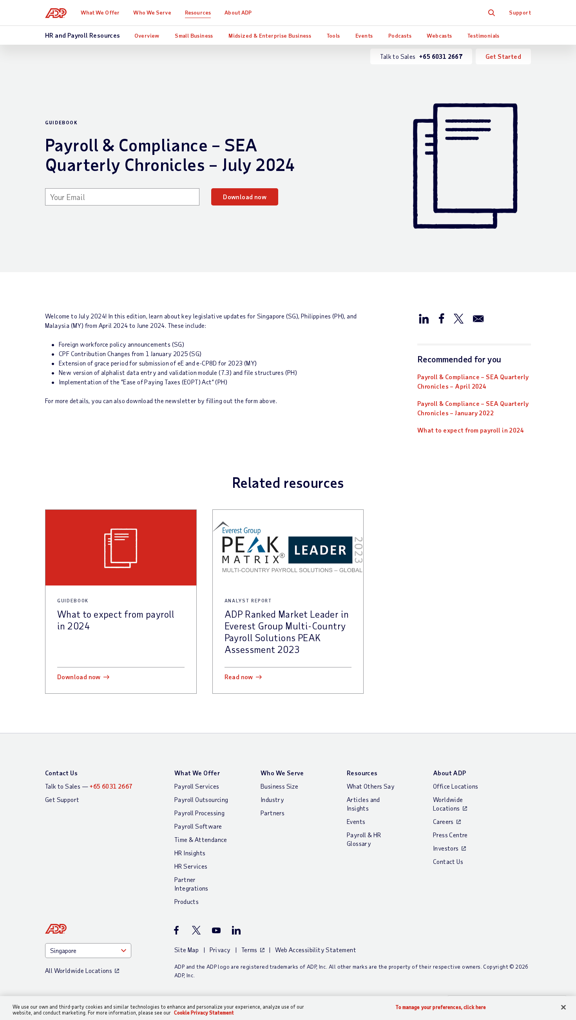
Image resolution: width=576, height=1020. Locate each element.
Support (520, 12)
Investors (446, 848)
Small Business (194, 35)
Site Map (186, 949)
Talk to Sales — (89, 786)
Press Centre (450, 834)
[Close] (563, 1007)
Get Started (503, 56)
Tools (333, 35)
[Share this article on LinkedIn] (424, 318)
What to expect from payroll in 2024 (470, 430)
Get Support (62, 799)
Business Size (279, 786)
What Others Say (371, 786)
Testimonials (483, 35)
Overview (146, 35)
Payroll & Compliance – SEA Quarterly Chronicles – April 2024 (473, 381)
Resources (198, 12)
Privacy (220, 949)
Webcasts (439, 35)
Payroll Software (198, 826)
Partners (272, 812)
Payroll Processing (199, 812)
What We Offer (100, 12)
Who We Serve (152, 12)
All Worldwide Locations (78, 970)
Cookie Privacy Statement (204, 1012)
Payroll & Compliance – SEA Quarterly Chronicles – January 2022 (473, 408)
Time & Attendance (200, 839)
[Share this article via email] (478, 318)
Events (364, 35)
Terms (249, 949)
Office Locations (455, 786)
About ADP (238, 12)
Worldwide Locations (448, 804)
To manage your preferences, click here (441, 1007)
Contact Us (61, 772)
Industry (272, 799)
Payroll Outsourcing (201, 799)
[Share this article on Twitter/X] (458, 318)
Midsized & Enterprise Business (269, 35)
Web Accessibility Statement (315, 949)
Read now (239, 676)
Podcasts (399, 35)
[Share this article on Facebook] (441, 318)
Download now (244, 196)
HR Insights (189, 852)
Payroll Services (196, 786)
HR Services (190, 866)
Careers (443, 821)
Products (186, 901)
